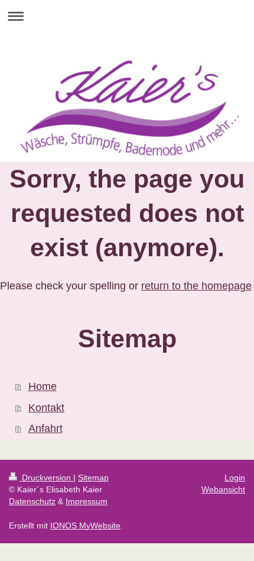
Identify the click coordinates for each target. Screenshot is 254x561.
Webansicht (223, 489)
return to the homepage (196, 286)
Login (234, 477)
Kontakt (46, 408)
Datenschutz (32, 501)
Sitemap (93, 477)
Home (42, 386)
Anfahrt (45, 428)
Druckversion (46, 477)
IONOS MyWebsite (85, 525)
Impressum (87, 501)
